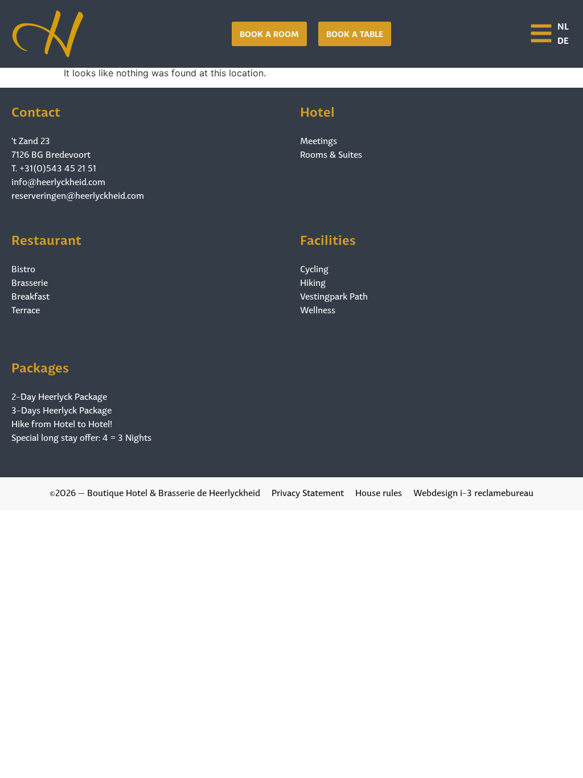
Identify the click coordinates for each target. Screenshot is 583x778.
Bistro (23, 268)
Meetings (318, 140)
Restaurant (46, 238)
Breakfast (30, 295)
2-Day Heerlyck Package (59, 396)
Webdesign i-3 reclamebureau (473, 492)
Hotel (317, 110)
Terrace (25, 309)
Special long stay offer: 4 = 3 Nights (81, 437)
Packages (40, 365)
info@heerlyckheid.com (58, 181)
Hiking (313, 282)
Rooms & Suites (331, 154)
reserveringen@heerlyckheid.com (77, 194)
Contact (35, 110)
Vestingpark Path (334, 295)
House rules (378, 492)
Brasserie (29, 282)
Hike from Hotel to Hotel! (61, 423)
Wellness (317, 309)
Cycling (314, 268)
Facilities (328, 238)
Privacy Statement (308, 492)
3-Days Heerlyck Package (61, 409)
